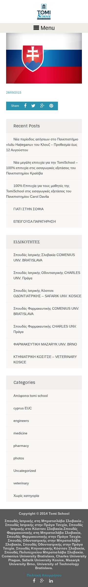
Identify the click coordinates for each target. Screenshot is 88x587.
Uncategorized (24, 471)
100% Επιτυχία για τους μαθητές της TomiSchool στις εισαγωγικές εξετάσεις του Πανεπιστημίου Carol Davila (38, 191)
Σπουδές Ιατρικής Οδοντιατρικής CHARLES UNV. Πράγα (46, 275)
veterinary (21, 483)
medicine (20, 433)
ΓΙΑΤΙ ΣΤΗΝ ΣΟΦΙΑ (28, 209)
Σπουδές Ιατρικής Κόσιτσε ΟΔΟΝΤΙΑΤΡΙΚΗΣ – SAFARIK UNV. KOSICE (47, 293)
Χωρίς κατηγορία (26, 496)
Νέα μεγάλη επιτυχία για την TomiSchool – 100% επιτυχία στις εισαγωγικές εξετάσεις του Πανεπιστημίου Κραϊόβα (42, 167)
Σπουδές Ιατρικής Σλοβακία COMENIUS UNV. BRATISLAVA (44, 257)
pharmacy (21, 446)
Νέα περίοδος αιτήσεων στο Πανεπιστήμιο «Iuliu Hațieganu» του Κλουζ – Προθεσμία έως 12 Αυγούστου (42, 144)
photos (18, 458)
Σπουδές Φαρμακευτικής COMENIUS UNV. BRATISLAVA (46, 311)
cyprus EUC (22, 408)
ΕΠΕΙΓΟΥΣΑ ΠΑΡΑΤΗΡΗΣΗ (34, 221)
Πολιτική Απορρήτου (44, 575)
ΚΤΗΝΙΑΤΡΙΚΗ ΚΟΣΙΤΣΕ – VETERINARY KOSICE (45, 359)
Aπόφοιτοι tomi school (30, 396)
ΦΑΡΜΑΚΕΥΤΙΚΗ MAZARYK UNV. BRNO (45, 344)
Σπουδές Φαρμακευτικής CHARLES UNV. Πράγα (45, 329)
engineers (21, 421)
